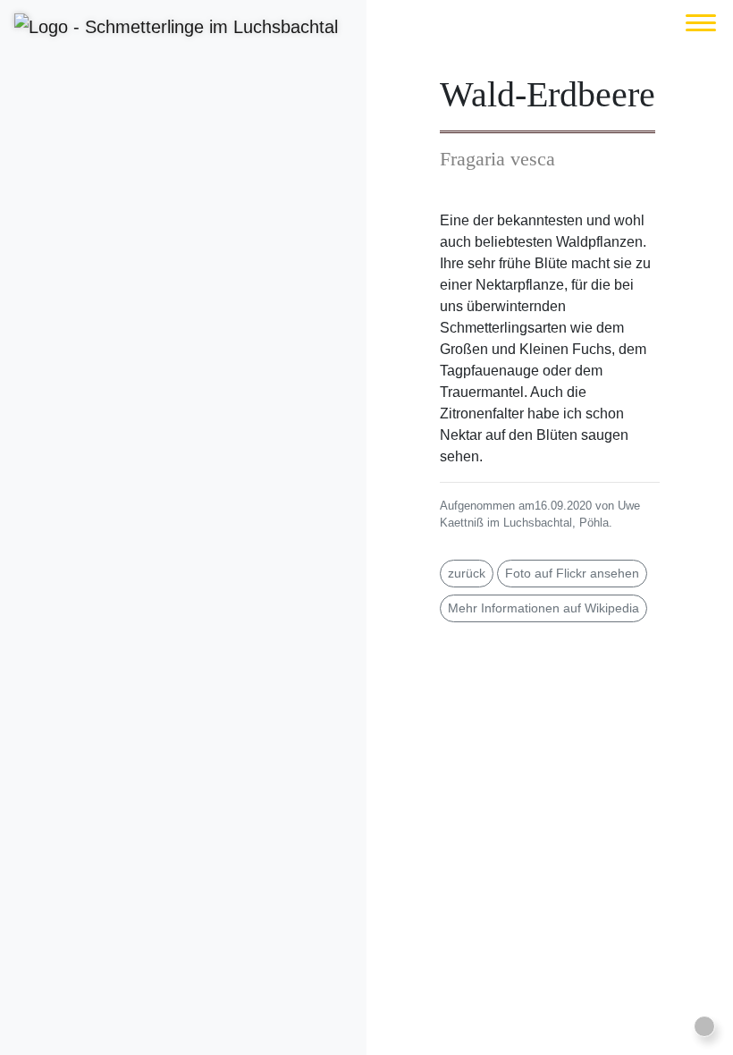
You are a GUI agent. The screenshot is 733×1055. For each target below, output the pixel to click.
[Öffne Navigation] (701, 22)
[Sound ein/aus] (704, 1026)
